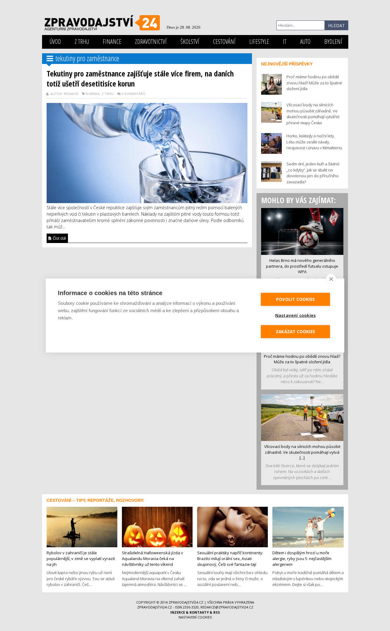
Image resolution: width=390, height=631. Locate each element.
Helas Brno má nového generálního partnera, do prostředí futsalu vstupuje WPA (302, 266)
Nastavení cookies (195, 617)
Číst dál (59, 238)
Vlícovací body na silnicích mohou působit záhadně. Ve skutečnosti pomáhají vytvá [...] (302, 452)
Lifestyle (259, 41)
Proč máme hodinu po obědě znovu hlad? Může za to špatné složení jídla (302, 359)
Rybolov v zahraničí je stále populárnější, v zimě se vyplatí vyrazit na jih (81, 558)
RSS (216, 612)
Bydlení (333, 41)
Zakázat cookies (295, 331)
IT (284, 41)
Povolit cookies (295, 299)
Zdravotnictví (151, 41)
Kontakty (199, 612)
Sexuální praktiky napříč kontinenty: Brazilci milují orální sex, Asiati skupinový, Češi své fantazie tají (230, 558)
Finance (112, 41)
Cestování (224, 41)
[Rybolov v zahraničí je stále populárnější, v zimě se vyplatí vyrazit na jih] (82, 526)
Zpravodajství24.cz (185, 602)
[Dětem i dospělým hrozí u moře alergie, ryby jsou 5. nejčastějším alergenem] (308, 526)
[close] (331, 279)
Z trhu (82, 41)
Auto (305, 41)
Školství (189, 41)
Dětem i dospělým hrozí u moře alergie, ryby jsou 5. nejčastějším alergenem (302, 558)
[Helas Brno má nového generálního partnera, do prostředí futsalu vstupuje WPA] (302, 231)
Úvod (55, 41)
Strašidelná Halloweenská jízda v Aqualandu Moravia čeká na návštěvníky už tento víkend (152, 558)
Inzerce (177, 612)
